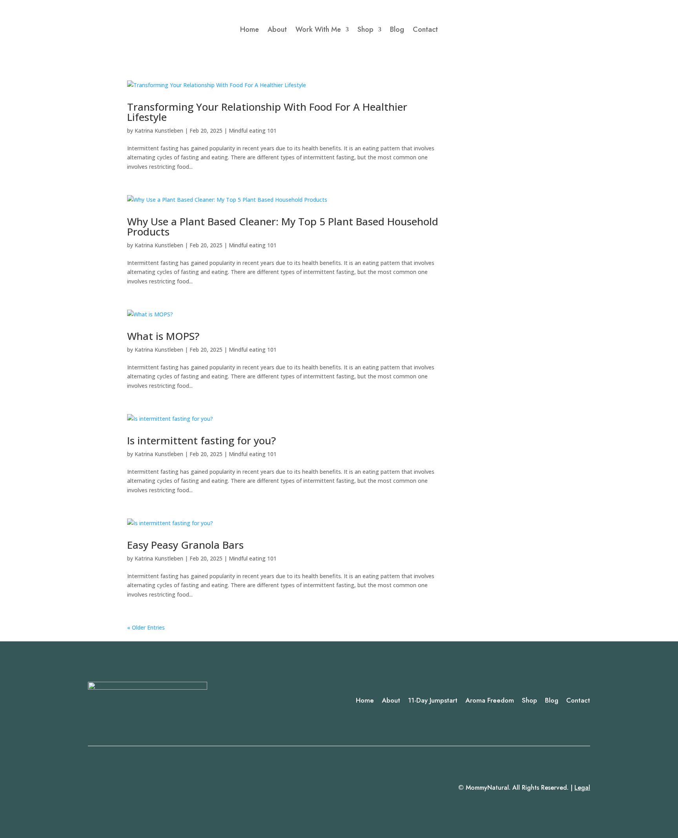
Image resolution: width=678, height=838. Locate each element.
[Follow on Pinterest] (125, 788)
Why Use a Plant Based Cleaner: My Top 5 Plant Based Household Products (282, 226)
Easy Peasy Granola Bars (185, 545)
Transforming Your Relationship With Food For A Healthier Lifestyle (267, 112)
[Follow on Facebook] (94, 788)
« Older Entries (146, 627)
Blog (397, 29)
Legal (582, 787)
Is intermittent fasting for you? (201, 440)
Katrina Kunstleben (159, 130)
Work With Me (318, 29)
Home (249, 29)
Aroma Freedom (489, 700)
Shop (365, 29)
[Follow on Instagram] (110, 788)
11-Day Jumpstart (432, 700)
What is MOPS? (163, 336)
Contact (425, 29)
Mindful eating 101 (253, 130)
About (277, 29)
